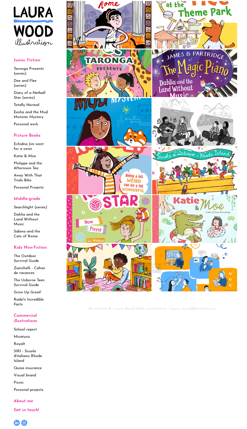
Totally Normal (26, 104)
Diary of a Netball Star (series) (29, 94)
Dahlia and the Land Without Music (27, 218)
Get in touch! (26, 409)
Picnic (19, 382)
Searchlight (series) (30, 206)
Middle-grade (27, 198)
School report (25, 328)
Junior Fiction (27, 59)
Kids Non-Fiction (30, 247)
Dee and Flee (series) (25, 82)
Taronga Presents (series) (29, 70)
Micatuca (22, 336)
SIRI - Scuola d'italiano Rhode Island (28, 355)
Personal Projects (29, 187)
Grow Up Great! (27, 291)
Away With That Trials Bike (28, 177)
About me (23, 400)
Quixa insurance (28, 367)
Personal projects (28, 389)
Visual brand (25, 374)
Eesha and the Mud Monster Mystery (31, 114)
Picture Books (27, 135)
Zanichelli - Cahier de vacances (29, 270)
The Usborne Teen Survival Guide (29, 282)
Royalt (19, 343)
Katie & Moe (25, 155)
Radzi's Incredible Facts (29, 301)
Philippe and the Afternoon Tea (28, 165)
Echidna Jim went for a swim (29, 146)
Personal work (26, 123)
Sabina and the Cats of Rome (27, 233)
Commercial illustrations (25, 317)
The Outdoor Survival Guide (26, 258)
